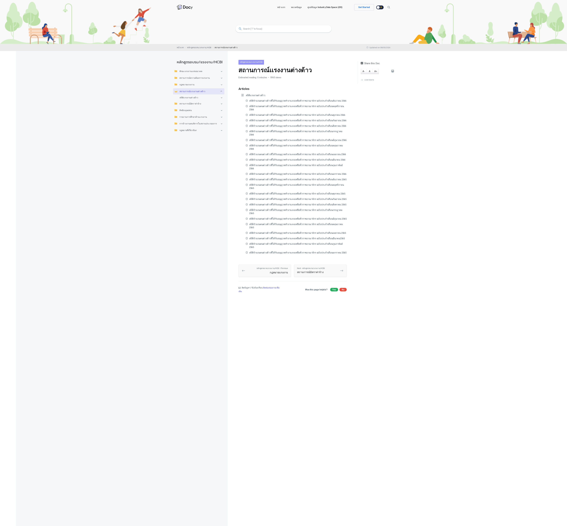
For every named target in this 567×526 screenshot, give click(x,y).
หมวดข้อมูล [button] (296, 7)
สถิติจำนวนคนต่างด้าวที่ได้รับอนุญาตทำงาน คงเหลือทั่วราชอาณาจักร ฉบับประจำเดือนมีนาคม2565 (297, 238)
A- (363, 71)
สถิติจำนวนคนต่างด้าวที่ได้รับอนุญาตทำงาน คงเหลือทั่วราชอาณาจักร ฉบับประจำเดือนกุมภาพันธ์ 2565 (296, 246)
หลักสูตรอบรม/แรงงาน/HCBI (251, 62)
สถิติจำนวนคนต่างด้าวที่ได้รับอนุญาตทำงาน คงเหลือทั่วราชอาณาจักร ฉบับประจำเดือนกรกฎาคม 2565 (295, 212)
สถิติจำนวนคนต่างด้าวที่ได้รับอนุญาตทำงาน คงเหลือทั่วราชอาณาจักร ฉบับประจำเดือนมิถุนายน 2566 (298, 140)
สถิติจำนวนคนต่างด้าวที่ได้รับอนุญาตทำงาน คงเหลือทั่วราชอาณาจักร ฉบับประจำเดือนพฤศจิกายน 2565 (296, 187)
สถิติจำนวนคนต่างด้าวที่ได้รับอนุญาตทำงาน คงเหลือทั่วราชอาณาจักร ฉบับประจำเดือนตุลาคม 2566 (297, 115)
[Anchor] (250, 88)
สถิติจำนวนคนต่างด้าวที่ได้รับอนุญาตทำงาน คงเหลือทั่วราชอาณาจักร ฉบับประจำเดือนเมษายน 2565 (297, 233)
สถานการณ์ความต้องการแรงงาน (194, 78)
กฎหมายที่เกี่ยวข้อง (188, 130)
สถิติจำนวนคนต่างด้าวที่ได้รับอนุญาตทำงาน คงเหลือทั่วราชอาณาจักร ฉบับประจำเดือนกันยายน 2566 (298, 120)
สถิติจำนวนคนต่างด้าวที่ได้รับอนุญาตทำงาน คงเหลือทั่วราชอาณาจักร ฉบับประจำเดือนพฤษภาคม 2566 (296, 147)
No (343, 289)
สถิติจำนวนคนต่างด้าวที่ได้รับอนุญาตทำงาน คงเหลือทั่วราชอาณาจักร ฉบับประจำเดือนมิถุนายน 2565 (298, 218)
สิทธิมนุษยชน (185, 110)
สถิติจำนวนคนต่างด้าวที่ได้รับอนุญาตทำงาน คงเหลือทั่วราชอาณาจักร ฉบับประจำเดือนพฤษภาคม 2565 (296, 226)
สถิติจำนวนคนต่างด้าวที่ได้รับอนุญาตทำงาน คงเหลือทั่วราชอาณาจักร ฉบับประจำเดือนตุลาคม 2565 (297, 193)
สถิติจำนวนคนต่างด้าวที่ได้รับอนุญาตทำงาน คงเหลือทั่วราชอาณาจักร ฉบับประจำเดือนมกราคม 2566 (298, 174)
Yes (334, 289)
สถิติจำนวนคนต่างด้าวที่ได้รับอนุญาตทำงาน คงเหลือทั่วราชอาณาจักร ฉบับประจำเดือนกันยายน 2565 (298, 199)
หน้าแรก (281, 7)
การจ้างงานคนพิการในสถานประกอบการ (198, 123)
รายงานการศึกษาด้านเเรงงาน (193, 117)
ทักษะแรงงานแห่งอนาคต (190, 71)
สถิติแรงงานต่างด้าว (189, 97)
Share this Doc (372, 63)
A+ (375, 71)
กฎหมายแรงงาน (186, 84)
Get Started (364, 7)
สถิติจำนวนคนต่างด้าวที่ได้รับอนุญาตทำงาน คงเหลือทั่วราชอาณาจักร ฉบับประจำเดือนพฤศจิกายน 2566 (296, 108)
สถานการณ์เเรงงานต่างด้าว (192, 91)
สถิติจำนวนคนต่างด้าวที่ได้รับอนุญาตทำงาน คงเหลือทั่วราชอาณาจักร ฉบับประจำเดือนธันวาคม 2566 (298, 100)
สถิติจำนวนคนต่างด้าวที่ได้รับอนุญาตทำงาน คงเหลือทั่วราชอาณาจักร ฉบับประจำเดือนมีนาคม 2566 (297, 159)
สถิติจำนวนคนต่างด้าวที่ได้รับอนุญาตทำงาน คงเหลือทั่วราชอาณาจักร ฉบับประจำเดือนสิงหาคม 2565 (297, 204)
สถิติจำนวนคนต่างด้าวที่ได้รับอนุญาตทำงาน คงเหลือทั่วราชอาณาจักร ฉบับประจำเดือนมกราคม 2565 (298, 252)
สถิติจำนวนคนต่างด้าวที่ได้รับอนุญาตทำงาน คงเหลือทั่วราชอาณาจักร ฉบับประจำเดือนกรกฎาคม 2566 (295, 133)
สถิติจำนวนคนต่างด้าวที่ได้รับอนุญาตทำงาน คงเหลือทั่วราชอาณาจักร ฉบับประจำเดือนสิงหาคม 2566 (297, 126)
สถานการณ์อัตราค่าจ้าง (190, 103)
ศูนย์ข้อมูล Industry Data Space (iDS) (325, 7)
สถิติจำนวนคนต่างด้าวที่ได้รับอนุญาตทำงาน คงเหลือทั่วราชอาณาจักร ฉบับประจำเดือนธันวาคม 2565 (298, 179)
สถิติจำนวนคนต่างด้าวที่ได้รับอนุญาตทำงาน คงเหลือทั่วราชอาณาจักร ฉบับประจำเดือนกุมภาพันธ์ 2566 (296, 167)
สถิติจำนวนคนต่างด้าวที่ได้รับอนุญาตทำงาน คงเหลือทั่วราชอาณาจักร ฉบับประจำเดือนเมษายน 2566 (297, 154)
